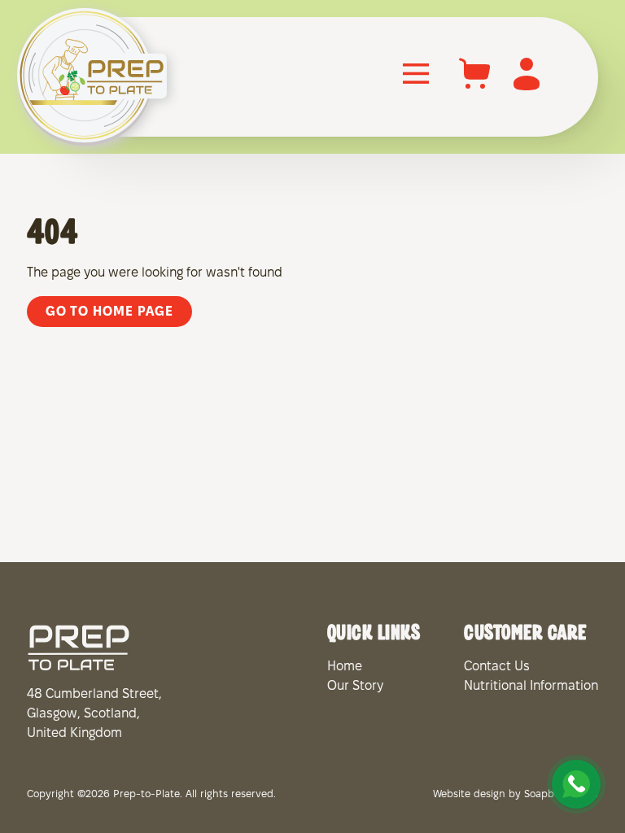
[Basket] (475, 90)
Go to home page (109, 312)
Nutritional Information (531, 686)
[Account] (526, 90)
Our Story (355, 686)
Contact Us (497, 667)
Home (344, 667)
